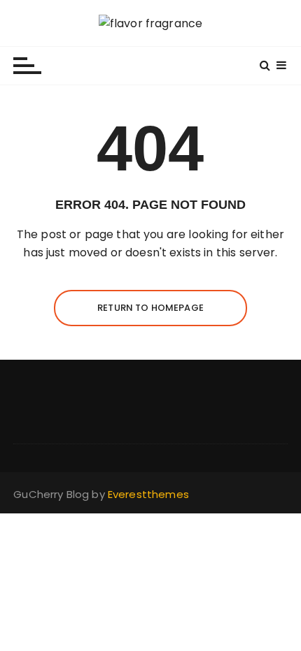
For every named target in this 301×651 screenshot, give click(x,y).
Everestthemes (148, 494)
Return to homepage (150, 307)
